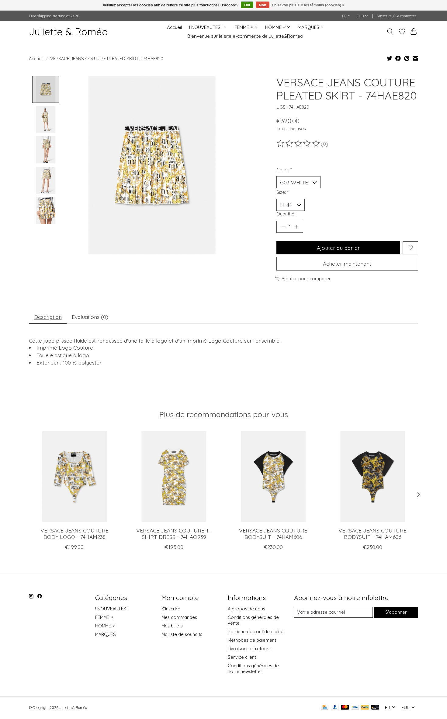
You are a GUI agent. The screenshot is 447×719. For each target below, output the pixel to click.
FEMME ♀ (104, 617)
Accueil (174, 27)
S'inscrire (170, 609)
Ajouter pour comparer (306, 278)
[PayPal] (335, 707)
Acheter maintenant (347, 263)
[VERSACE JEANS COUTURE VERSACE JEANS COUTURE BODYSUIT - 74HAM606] (273, 476)
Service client (242, 657)
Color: (284, 170)
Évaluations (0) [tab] (90, 316)
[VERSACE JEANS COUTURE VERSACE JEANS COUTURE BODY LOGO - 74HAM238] (74, 476)
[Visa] (355, 707)
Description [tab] (48, 316)
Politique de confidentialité (255, 631)
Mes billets (172, 626)
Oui (247, 5)
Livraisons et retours (249, 648)
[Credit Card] (324, 707)
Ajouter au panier (338, 247)
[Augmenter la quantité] (296, 226)
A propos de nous (246, 609)
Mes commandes (179, 617)
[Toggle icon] (390, 31)
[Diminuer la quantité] (283, 226)
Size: (282, 192)
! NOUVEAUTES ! (111, 609)
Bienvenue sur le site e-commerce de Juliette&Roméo (245, 36)
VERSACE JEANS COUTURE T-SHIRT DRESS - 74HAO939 (173, 533)
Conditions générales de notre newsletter (253, 668)
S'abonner (396, 612)
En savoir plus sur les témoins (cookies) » (308, 5)
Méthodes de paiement (252, 640)
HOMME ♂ (105, 626)
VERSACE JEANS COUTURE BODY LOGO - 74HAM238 (74, 533)
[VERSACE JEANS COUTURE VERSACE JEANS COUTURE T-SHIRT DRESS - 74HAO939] (173, 476)
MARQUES (105, 634)
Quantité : (286, 214)
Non (262, 5)
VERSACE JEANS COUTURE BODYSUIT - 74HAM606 (273, 533)
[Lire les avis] (298, 144)
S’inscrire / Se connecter (396, 16)
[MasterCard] (345, 707)
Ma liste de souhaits (181, 634)
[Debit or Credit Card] (375, 707)
